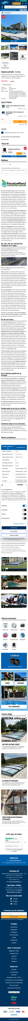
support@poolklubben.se (15, 860)
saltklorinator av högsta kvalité (15, 220)
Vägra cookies (14, 535)
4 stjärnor (6, 164)
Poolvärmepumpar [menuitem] (14, 934)
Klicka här (17, 418)
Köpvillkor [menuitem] (14, 974)
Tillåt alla (14, 527)
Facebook (15, 898)
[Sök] (25, 7)
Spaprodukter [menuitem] (14, 929)
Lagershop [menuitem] (14, 956)
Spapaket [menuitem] (14, 942)
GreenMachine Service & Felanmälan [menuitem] (14, 980)
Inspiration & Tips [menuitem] (14, 953)
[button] (2, 6)
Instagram (15, 901)
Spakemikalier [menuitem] (14, 940)
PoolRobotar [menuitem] (14, 932)
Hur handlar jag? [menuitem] (14, 972)
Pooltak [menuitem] (14, 937)
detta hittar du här (12, 348)
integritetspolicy (20, 919)
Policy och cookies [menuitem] (14, 985)
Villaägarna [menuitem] (14, 961)
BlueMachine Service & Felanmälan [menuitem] (14, 982)
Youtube (15, 903)
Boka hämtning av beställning (14, 892)
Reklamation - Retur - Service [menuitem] (14, 977)
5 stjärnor (7, 164)
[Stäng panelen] (25, 484)
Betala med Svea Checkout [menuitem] (14, 987)
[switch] (24, 510)
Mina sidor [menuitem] (14, 969)
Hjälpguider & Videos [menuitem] (14, 950)
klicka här (19, 890)
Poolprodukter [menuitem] (14, 927)
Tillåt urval (14, 531)
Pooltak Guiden (7, 428)
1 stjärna (2, 164)
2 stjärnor (3, 164)
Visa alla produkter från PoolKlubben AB (10, 136)
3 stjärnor (4, 164)
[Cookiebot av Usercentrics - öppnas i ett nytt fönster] (17, 485)
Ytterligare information (18, 523)
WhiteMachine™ (16, 388)
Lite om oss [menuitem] (14, 958)
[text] (5, 81)
